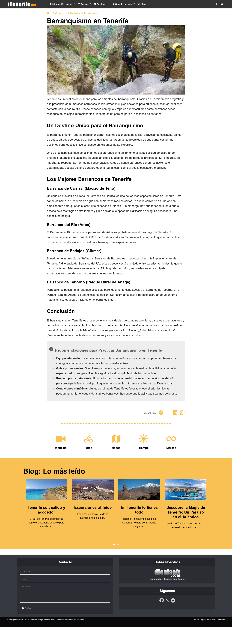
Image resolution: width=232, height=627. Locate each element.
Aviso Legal (199, 619)
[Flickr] (172, 601)
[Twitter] (168, 414)
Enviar (27, 608)
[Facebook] (161, 414)
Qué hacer (101, 4)
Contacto (221, 619)
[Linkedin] (175, 414)
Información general (62, 4)
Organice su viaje (124, 4)
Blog (143, 4)
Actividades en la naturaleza (82, 13)
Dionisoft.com (48, 619)
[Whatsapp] (182, 414)
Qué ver (84, 4)
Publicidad (210, 619)
